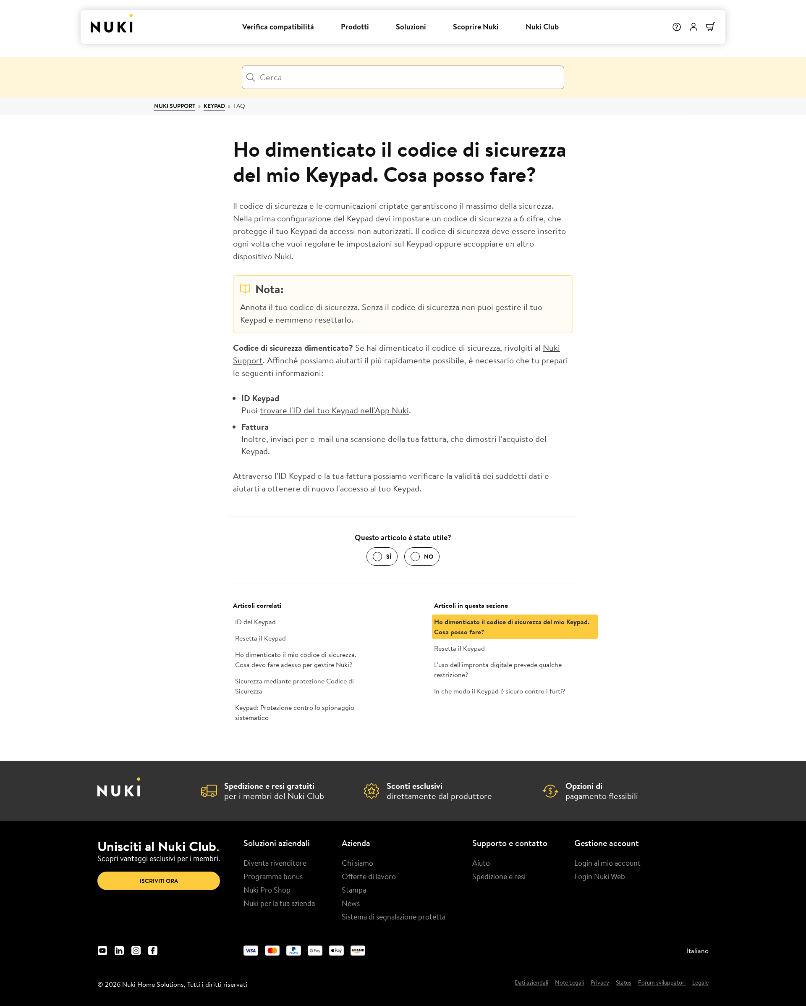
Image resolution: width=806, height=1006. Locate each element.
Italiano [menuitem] (698, 951)
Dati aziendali (531, 983)
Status (623, 983)
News (351, 903)
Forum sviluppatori (662, 983)
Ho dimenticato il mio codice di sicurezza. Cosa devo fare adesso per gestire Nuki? (295, 659)
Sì (388, 556)
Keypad (214, 106)
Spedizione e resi (499, 876)
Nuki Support (174, 106)
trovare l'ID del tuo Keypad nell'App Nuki (334, 410)
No (428, 556)
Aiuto (481, 862)
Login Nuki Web (599, 876)
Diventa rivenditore (274, 862)
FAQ (239, 106)
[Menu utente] (693, 27)
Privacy (600, 983)
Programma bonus (273, 876)
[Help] (676, 27)
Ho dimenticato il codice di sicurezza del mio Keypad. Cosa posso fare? (511, 627)
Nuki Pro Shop (266, 889)
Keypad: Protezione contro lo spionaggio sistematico (294, 712)
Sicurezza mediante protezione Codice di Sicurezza (294, 686)
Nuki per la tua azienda (279, 903)
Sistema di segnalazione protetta (393, 916)
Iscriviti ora (159, 881)
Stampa (354, 889)
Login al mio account (607, 862)
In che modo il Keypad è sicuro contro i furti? (499, 691)
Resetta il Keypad (260, 638)
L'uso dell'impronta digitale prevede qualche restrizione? (498, 669)
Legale (700, 983)
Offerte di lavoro (369, 876)
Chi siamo (357, 862)
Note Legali (569, 983)
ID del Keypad (255, 622)
